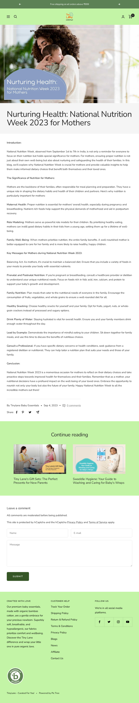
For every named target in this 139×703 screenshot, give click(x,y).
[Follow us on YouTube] (127, 622)
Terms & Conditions (62, 626)
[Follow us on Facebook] (99, 622)
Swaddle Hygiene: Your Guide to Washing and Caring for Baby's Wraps (98, 481)
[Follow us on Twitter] (109, 622)
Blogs (54, 639)
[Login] (123, 16)
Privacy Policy (75, 522)
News (54, 645)
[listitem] (16, 412)
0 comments (74, 405)
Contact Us (57, 658)
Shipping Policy (59, 613)
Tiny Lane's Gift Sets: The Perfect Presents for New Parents (35, 481)
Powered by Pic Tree (49, 693)
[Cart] (130, 16)
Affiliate (55, 652)
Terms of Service (98, 522)
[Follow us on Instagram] (118, 622)
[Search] (15, 16)
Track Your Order (60, 606)
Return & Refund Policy (64, 619)
